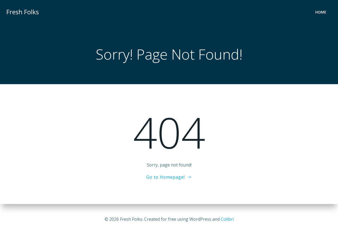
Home (320, 12)
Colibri (227, 219)
